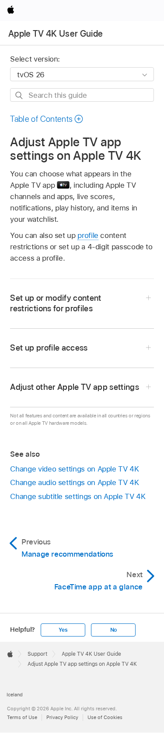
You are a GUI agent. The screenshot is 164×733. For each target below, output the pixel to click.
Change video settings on (74, 469)
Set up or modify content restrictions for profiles (55, 303)
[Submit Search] (19, 95)
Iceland (15, 695)
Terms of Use (22, 717)
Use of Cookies (104, 717)
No (113, 630)
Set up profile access (48, 348)
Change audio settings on (74, 482)
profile (87, 235)
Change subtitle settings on (77, 496)
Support (37, 654)
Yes (63, 630)
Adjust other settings (74, 387)
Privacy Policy (62, 717)
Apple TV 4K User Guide (55, 33)
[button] (47, 119)
